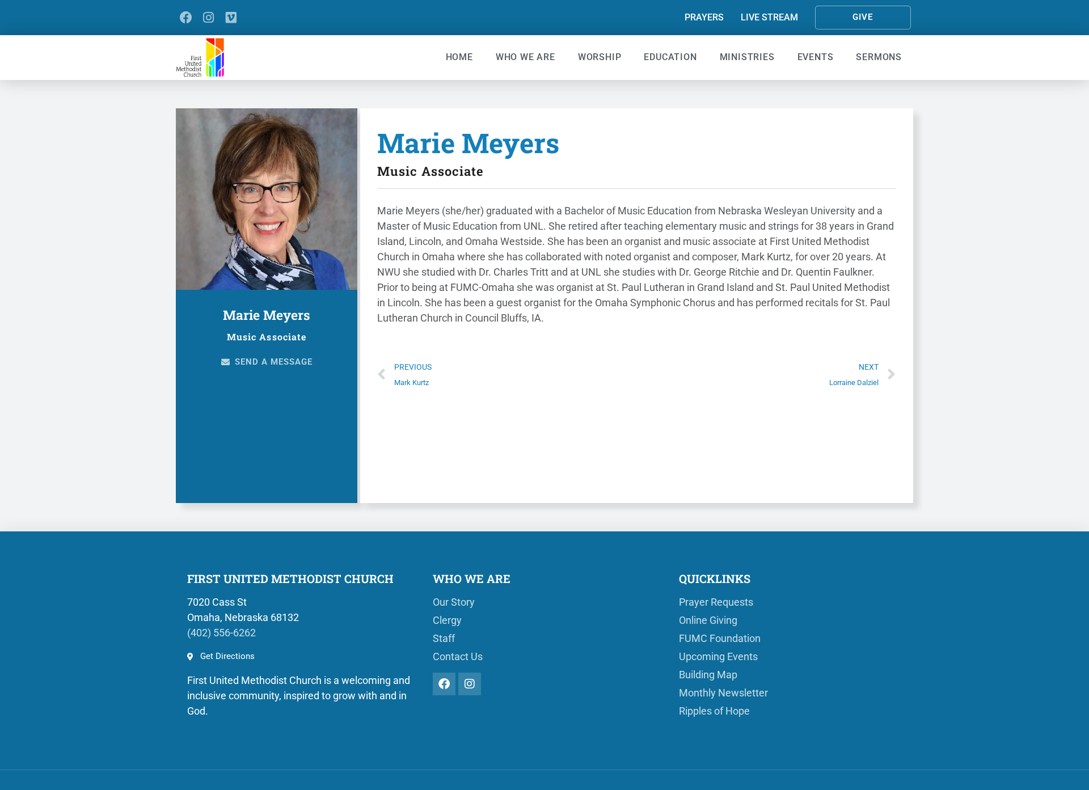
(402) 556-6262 (221, 633)
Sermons (879, 57)
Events (815, 57)
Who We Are (525, 57)
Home (459, 57)
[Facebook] (186, 17)
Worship (600, 57)
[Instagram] (208, 17)
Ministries (747, 57)
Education (670, 57)
